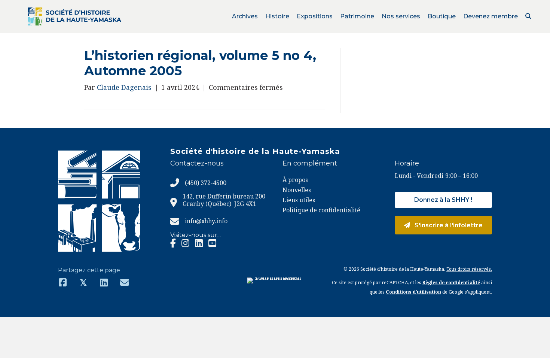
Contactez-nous (197, 163)
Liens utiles (298, 200)
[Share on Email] (124, 282)
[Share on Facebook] (62, 282)
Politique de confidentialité (321, 210)
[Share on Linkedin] (103, 282)
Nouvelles (296, 190)
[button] (528, 16)
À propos (295, 180)
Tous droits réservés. (469, 269)
